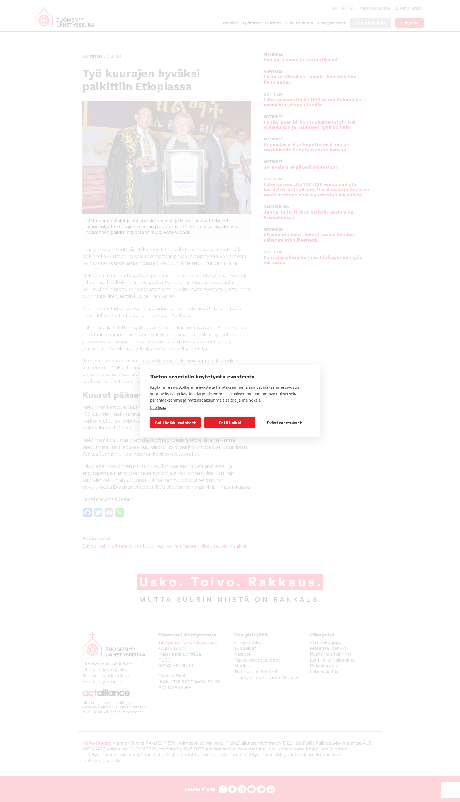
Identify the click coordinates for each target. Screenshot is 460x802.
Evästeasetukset (284, 422)
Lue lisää (158, 407)
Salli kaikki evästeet (175, 422)
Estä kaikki (230, 422)
